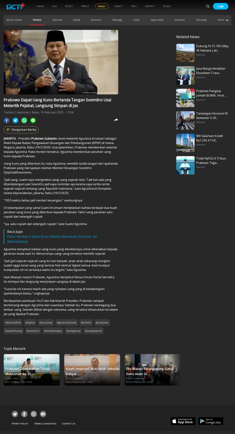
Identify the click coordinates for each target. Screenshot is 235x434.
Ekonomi (96, 20)
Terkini (37, 20)
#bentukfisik (13, 322)
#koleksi (86, 322)
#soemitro (33, 331)
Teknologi (201, 20)
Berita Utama (14, 20)
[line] (33, 120)
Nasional (57, 20)
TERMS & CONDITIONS (45, 423)
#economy (46, 322)
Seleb (136, 20)
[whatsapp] (24, 120)
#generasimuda (66, 322)
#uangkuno (73, 331)
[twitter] (15, 120)
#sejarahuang (13, 331)
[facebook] (7, 120)
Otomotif (179, 20)
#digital (30, 322)
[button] (176, 370)
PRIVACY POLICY (20, 423)
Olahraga (117, 20)
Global (76, 20)
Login (220, 6)
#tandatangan (53, 331)
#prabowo (102, 322)
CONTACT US (68, 423)
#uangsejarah (93, 331)
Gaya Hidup (157, 20)
